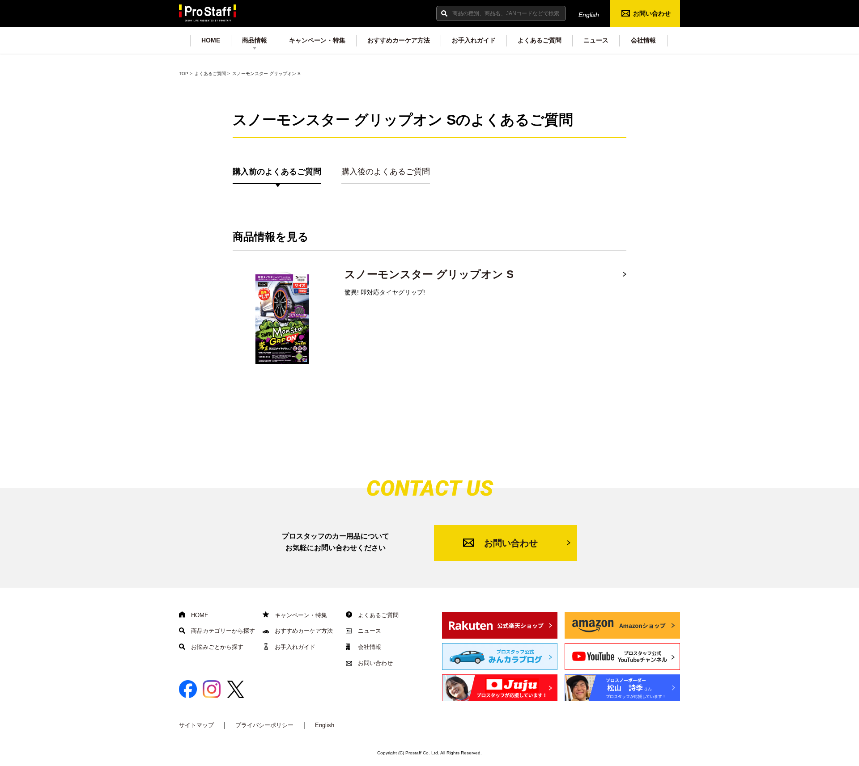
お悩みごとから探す (216, 647)
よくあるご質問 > (212, 73)
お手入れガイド (474, 40)
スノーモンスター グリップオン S (429, 274)
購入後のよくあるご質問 (385, 171)
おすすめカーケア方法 (398, 40)
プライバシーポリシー (264, 725)
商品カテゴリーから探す (222, 630)
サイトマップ (196, 725)
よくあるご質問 (539, 40)
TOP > (185, 73)
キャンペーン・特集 (317, 40)
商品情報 (254, 40)
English (588, 14)
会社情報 (643, 40)
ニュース (595, 40)
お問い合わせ (652, 13)
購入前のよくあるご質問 (277, 171)
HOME (210, 40)
